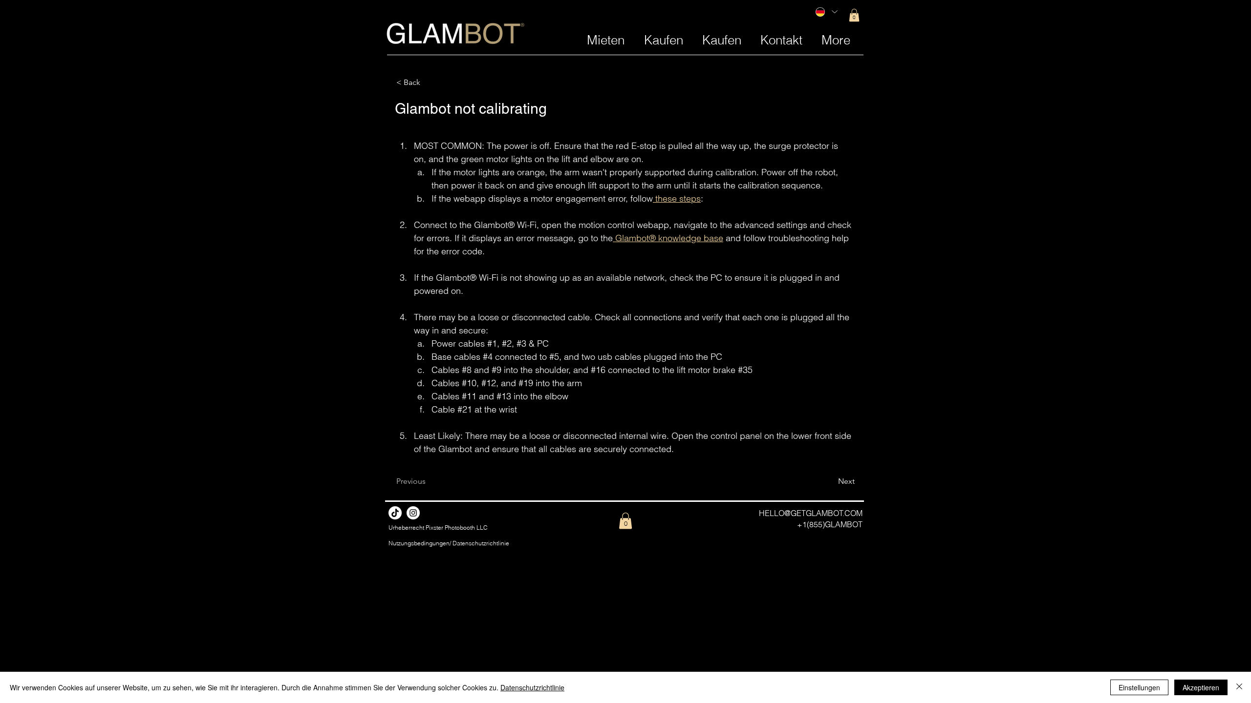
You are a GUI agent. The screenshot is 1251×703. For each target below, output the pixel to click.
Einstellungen (1139, 687)
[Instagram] (413, 512)
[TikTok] (395, 512)
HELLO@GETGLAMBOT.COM (811, 513)
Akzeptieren (1201, 687)
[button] (854, 15)
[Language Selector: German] (826, 11)
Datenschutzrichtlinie (532, 687)
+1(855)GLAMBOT (830, 524)
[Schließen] (1239, 687)
